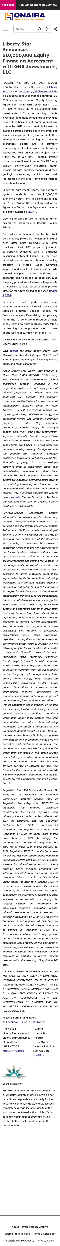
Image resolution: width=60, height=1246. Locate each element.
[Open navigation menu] (5, 29)
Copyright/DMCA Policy (20, 1240)
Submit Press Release (17, 1233)
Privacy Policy (45, 1240)
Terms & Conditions (44, 1233)
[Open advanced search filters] (47, 29)
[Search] (39, 29)
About (15, 1226)
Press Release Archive (35, 1226)
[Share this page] (55, 29)
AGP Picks (8, 5)
